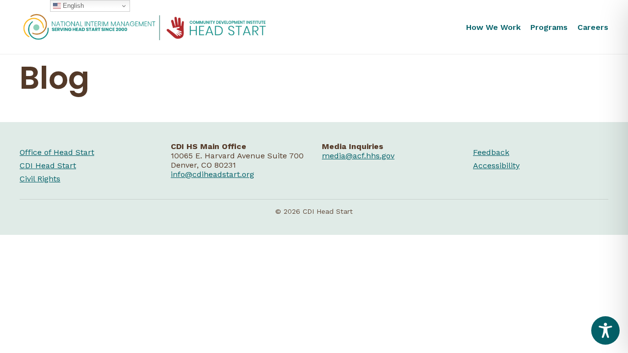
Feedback (491, 152)
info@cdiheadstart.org (212, 174)
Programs (549, 27)
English (72, 5)
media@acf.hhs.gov (358, 155)
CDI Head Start (48, 165)
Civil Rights (40, 178)
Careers (592, 27)
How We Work (493, 27)
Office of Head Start (57, 152)
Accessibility (496, 165)
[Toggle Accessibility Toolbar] (605, 330)
